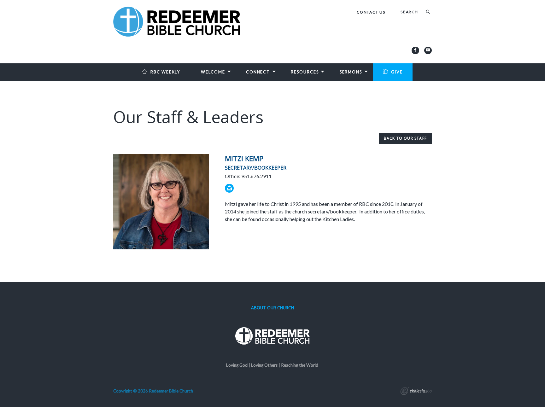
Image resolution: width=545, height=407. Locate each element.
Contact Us (371, 12)
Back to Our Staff (405, 138)
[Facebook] (415, 50)
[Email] (229, 188)
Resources (305, 72)
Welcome (213, 72)
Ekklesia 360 (416, 392)
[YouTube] (428, 50)
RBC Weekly (165, 72)
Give (397, 72)
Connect (258, 72)
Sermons (351, 72)
